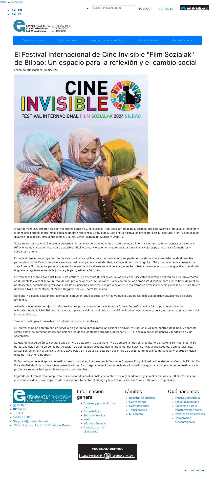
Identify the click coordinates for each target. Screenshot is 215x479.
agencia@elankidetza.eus (32, 421)
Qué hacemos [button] (69, 40)
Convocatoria (137, 401)
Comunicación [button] (183, 40)
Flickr (20, 413)
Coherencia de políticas (190, 414)
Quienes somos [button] (34, 40)
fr (20, 14)
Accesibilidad (92, 411)
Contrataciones (139, 406)
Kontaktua (197, 470)
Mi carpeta (136, 414)
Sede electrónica (94, 415)
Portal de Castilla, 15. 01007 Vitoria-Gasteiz (44, 425)
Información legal (95, 423)
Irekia (87, 419)
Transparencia (138, 410)
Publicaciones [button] (150, 40)
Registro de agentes (142, 397)
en (14, 14)
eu (14, 10)
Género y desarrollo (187, 397)
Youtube (21, 409)
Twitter (21, 405)
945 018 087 (24, 417)
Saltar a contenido (11, 2)
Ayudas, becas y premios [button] (107, 40)
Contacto (165, 8)
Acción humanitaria (187, 401)
